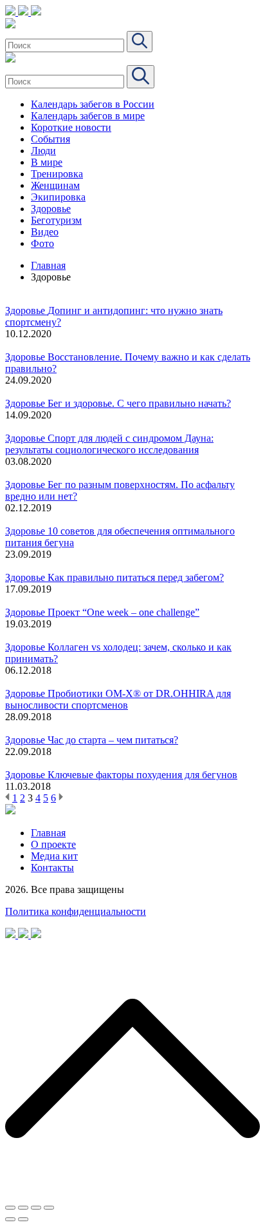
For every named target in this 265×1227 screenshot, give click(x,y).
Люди (43, 150)
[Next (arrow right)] (23, 1219)
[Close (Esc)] (10, 1208)
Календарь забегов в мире (88, 115)
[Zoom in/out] (49, 1208)
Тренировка (57, 173)
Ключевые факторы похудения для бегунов (142, 774)
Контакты (52, 867)
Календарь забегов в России (92, 104)
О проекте (53, 844)
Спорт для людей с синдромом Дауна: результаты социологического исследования (109, 444)
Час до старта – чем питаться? (113, 739)
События (50, 138)
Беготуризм (56, 220)
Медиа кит (54, 855)
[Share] (23, 1208)
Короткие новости (71, 127)
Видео (45, 231)
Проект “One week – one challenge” (123, 612)
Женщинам (55, 185)
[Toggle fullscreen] (36, 1208)
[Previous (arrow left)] (10, 1219)
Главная (48, 265)
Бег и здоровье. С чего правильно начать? (139, 403)
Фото (42, 243)
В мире (46, 162)
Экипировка (58, 196)
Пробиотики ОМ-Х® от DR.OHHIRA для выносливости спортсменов (118, 699)
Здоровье (51, 208)
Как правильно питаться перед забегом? (136, 577)
